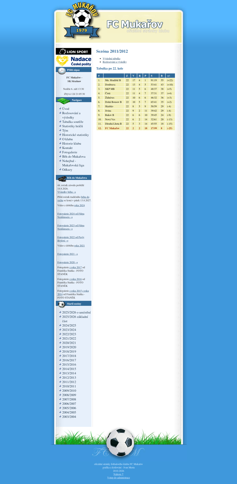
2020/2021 (69, 343)
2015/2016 (69, 364)
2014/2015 (69, 369)
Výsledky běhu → (66, 192)
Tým (65, 130)
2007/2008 (69, 399)
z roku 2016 (75, 279)
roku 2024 (79, 205)
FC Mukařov (138, 23)
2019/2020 (69, 347)
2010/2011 (69, 386)
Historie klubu (71, 143)
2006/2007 (69, 403)
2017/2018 (69, 356)
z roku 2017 (75, 267)
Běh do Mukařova (73, 156)
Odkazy (67, 169)
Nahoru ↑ (118, 474)
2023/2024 (69, 329)
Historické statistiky (75, 135)
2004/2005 (69, 412)
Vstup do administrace (118, 477)
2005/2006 (69, 408)
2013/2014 (69, 373)
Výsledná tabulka (111, 58)
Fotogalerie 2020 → (67, 262)
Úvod (65, 108)
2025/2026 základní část (75, 318)
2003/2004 (69, 416)
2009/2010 (69, 390)
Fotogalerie (69, 152)
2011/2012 (69, 382)
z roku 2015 (75, 290)
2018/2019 (69, 351)
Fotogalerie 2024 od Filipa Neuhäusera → (70, 215)
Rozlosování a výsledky (71, 115)
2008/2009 (69, 395)
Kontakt (67, 148)
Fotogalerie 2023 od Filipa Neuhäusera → (70, 227)
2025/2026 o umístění (76, 312)
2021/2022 (69, 338)
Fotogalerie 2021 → (67, 254)
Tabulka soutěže (72, 121)
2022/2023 (69, 334)
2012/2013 (69, 377)
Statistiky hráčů (72, 126)
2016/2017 (69, 360)
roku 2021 (79, 245)
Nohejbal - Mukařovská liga (73, 163)
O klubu (67, 139)
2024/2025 (69, 325)
